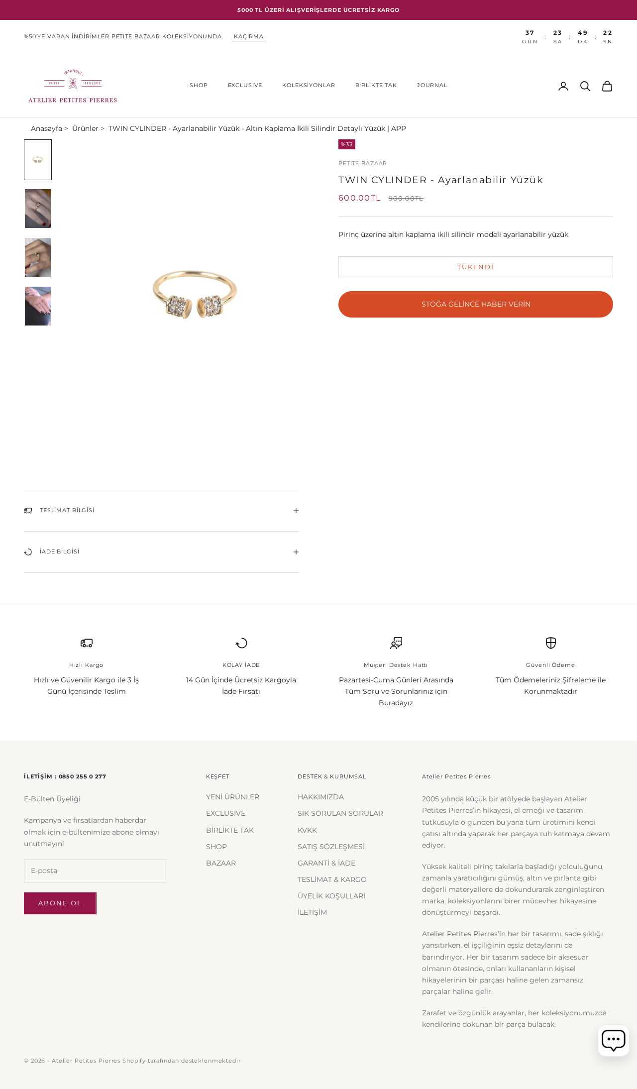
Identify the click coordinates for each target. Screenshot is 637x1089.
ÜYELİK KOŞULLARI (331, 895)
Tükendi (476, 267)
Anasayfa (46, 128)
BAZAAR (221, 863)
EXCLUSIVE (245, 85)
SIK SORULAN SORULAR (340, 813)
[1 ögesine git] (38, 159)
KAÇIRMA (249, 36)
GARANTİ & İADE (326, 863)
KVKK (307, 830)
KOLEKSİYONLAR (308, 85)
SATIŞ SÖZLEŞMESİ (331, 846)
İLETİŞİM (312, 912)
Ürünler (85, 128)
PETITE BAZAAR (362, 163)
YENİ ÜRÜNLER (232, 796)
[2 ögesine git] (38, 208)
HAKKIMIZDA (321, 796)
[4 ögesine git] (38, 306)
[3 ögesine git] (38, 257)
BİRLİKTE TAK (376, 85)
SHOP (199, 85)
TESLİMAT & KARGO (332, 879)
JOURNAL (432, 85)
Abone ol (60, 903)
